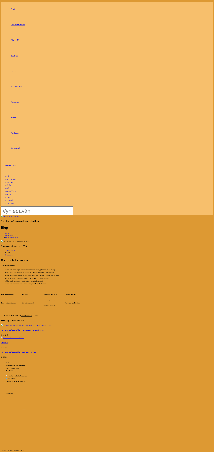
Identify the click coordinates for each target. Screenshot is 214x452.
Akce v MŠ (9, 182)
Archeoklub (9, 203)
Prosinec (4, 342)
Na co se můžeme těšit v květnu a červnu (18, 352)
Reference (8, 194)
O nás (7, 176)
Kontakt (8, 197)
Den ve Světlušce (11, 179)
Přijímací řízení (10, 191)
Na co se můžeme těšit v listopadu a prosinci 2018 (22, 330)
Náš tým (8, 185)
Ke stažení (9, 200)
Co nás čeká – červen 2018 (13, 237)
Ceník (7, 188)
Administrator (10, 250)
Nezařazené (9, 255)
